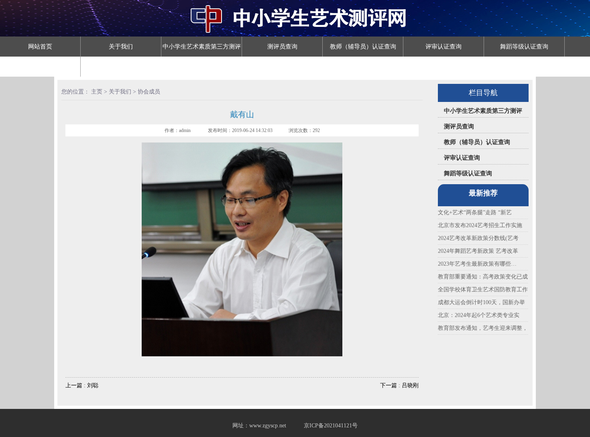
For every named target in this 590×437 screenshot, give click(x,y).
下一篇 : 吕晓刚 (399, 385)
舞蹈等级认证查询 (524, 46)
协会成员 (149, 92)
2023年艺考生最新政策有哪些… (477, 264)
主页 (96, 92)
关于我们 (121, 46)
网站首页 (40, 46)
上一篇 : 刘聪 (81, 385)
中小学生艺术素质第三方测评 (202, 46)
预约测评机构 (121, 66)
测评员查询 (282, 46)
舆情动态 (40, 66)
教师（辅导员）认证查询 (363, 46)
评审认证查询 (443, 46)
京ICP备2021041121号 (331, 426)
